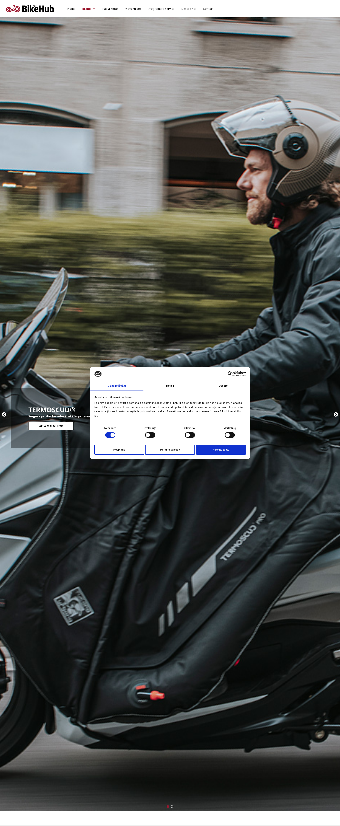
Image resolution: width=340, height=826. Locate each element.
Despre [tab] (223, 385)
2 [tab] (172, 806)
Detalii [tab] (170, 385)
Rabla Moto (110, 9)
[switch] (150, 435)
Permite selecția (170, 449)
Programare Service (161, 9)
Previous (4, 416)
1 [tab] (167, 806)
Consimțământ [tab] (117, 385)
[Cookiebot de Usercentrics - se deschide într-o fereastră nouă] (230, 374)
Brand (86, 9)
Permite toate (221, 449)
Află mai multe (51, 426)
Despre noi (188, 9)
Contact (208, 9)
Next (335, 416)
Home (71, 9)
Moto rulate (133, 9)
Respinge (119, 449)
